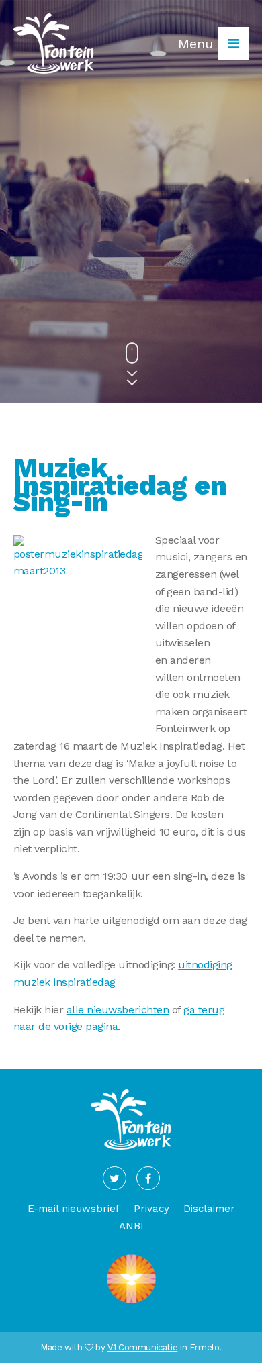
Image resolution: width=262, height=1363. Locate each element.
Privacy (151, 1209)
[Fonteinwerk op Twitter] (114, 1178)
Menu (198, 44)
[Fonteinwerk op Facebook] (148, 1178)
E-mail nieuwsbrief (74, 1209)
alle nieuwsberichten (118, 1009)
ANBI (131, 1226)
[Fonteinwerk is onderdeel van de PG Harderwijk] (131, 1303)
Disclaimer (209, 1209)
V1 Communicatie (142, 1347)
